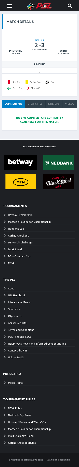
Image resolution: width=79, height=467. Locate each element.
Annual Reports (17, 323)
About (11, 288)
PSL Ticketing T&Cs (19, 336)
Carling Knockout (18, 235)
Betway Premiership (20, 215)
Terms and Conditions (21, 330)
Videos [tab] (69, 103)
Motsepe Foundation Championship (29, 222)
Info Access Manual (19, 302)
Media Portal (15, 383)
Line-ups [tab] (54, 103)
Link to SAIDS (16, 357)
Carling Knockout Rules (22, 443)
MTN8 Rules (15, 408)
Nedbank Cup (16, 228)
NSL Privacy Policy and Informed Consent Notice (37, 343)
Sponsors (14, 309)
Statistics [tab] (35, 103)
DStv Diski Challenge (20, 242)
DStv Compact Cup (19, 256)
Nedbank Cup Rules (19, 415)
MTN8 (11, 263)
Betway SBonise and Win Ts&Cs (27, 422)
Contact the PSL (17, 350)
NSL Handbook (17, 295)
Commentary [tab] (13, 103)
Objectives (14, 316)
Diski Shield (15, 249)
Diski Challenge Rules (21, 436)
